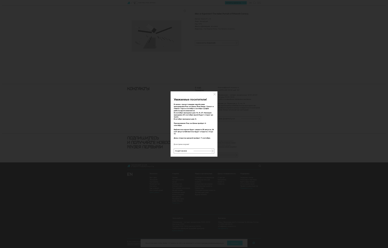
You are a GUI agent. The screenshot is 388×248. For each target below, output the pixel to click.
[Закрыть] (214, 94)
